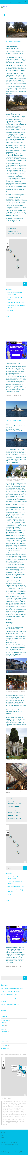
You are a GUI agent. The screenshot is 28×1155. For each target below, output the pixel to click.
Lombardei (5, 1031)
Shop (19, 2)
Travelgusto (4, 1045)
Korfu (3, 1022)
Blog (15, 2)
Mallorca (4, 1041)
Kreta (3, 1025)
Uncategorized (5, 1048)
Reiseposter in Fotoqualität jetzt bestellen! (12, 998)
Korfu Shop (20, 711)
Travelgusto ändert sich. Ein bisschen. (10, 991)
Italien (2, 1029)
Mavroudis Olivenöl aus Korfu (13, 41)
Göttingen (4, 1016)
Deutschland (4, 1014)
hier (4, 1118)
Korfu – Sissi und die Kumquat (13, 421)
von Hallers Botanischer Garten (16, 302)
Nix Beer (10, 310)
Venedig (4, 1035)
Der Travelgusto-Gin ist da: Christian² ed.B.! (12, 988)
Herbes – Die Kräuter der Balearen (10, 1004)
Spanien (3, 1039)
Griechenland (4, 1020)
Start (11, 2)
